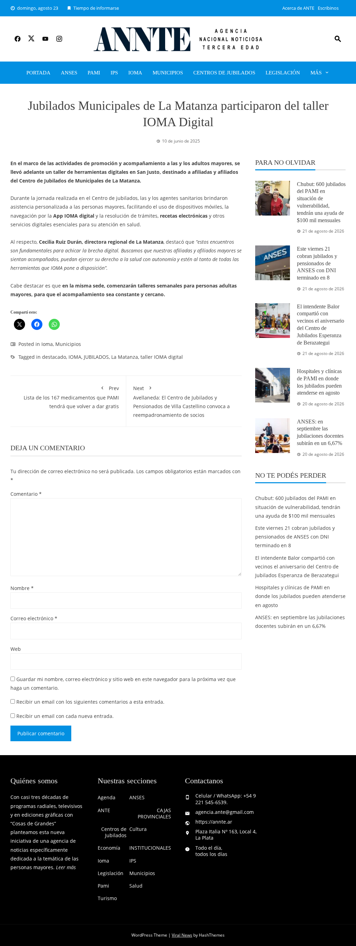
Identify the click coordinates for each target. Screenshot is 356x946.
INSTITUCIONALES (150, 848)
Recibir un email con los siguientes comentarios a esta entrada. (90, 701)
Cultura (138, 829)
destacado (54, 357)
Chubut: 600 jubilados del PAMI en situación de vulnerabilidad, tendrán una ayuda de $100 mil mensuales (297, 507)
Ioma (135, 72)
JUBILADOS (96, 357)
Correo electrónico (33, 618)
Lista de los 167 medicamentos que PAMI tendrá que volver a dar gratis (71, 397)
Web (15, 649)
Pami (94, 72)
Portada (38, 72)
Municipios (168, 72)
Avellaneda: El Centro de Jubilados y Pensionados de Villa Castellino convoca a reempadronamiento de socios (181, 402)
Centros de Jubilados (224, 72)
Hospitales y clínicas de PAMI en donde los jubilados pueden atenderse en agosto (300, 596)
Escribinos (328, 8)
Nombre (22, 588)
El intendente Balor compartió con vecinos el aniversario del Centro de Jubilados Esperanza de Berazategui (297, 567)
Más (316, 72)
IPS (114, 72)
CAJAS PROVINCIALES (154, 813)
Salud (136, 886)
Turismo (107, 898)
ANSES (69, 72)
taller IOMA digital (161, 357)
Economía (109, 848)
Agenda (106, 797)
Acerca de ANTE (298, 8)
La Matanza (124, 357)
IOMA (74, 357)
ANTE (104, 810)
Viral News (182, 935)
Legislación (283, 72)
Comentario (26, 494)
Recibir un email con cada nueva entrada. (65, 716)
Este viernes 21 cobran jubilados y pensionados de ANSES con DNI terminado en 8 (317, 263)
